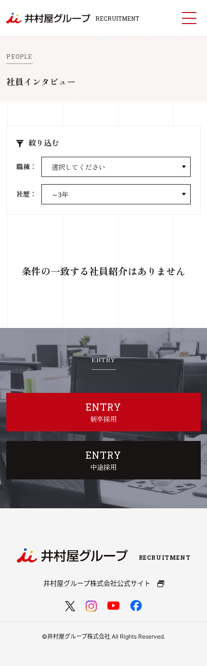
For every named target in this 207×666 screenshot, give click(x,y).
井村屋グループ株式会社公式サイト (98, 583)
